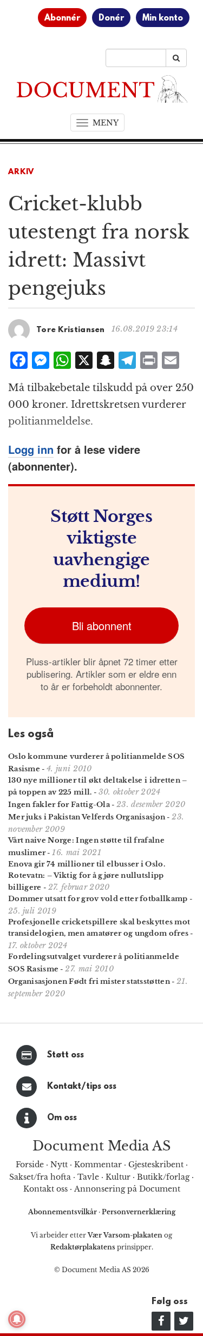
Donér (111, 18)
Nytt (59, 1164)
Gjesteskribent (156, 1164)
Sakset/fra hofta (40, 1177)
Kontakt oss (45, 1189)
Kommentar (98, 1164)
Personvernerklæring (138, 1212)
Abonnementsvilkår (63, 1212)
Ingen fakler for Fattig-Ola (59, 804)
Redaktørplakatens (82, 1247)
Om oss (62, 1118)
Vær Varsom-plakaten (125, 1235)
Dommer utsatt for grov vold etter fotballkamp (98, 898)
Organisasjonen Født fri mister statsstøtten (89, 981)
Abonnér (62, 18)
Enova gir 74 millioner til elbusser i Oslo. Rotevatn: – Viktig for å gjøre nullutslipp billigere (86, 875)
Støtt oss (65, 1055)
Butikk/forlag (163, 1177)
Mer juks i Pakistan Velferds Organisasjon (86, 817)
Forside (30, 1164)
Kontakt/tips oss (81, 1087)
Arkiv (21, 172)
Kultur (118, 1177)
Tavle (88, 1177)
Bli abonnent (102, 625)
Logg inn (31, 449)
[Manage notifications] (16, 1319)
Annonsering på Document (127, 1189)
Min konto (162, 18)
